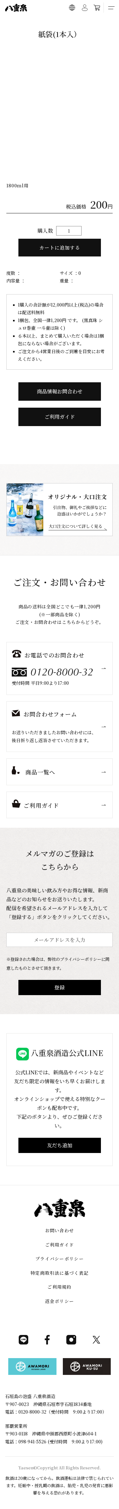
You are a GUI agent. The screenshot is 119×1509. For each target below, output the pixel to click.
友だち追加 (59, 1145)
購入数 (45, 230)
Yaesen (25, 1468)
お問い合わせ (59, 1230)
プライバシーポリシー (59, 1258)
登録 (59, 987)
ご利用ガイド (94, 22)
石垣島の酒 (53, 22)
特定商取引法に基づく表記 (59, 1273)
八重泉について (26, 22)
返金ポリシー (59, 1301)
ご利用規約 (59, 1287)
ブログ (73, 22)
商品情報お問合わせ (60, 391)
